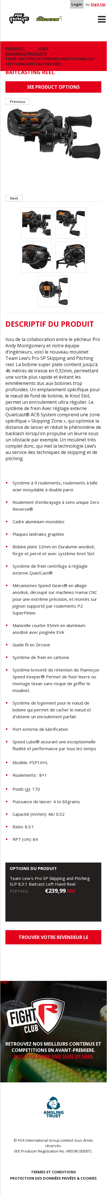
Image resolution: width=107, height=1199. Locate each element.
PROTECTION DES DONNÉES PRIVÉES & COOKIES (53, 1178)
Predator (42, 14)
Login (76, 4)
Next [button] (14, 198)
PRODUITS (15, 48)
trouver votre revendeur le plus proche (53, 939)
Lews (43, 48)
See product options (53, 87)
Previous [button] (17, 101)
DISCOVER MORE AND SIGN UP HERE (53, 1056)
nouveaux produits (26, 53)
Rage (10, 14)
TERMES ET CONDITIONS (53, 1171)
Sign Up (98, 4)
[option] (53, 134)
